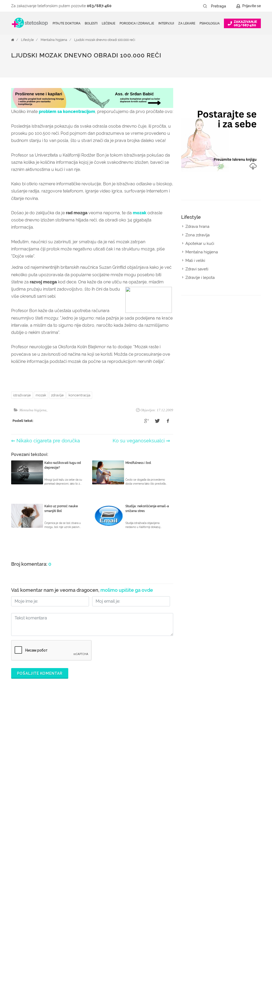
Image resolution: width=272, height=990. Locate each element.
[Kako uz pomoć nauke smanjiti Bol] (27, 516)
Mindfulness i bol (138, 463)
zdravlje (57, 395)
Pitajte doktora (66, 23)
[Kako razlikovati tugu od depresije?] (27, 472)
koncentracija (79, 395)
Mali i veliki (195, 260)
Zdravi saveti (196, 269)
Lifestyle (27, 40)
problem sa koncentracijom (67, 111)
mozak (139, 212)
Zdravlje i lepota (200, 277)
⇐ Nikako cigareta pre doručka (45, 440)
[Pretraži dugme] (205, 6)
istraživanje (22, 395)
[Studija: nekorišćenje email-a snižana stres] (108, 516)
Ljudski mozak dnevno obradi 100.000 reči (104, 40)
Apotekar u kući (199, 243)
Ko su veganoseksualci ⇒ (141, 440)
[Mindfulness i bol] (108, 472)
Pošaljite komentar (39, 673)
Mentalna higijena (54, 40)
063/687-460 (99, 6)
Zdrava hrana (197, 226)
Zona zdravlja (197, 235)
